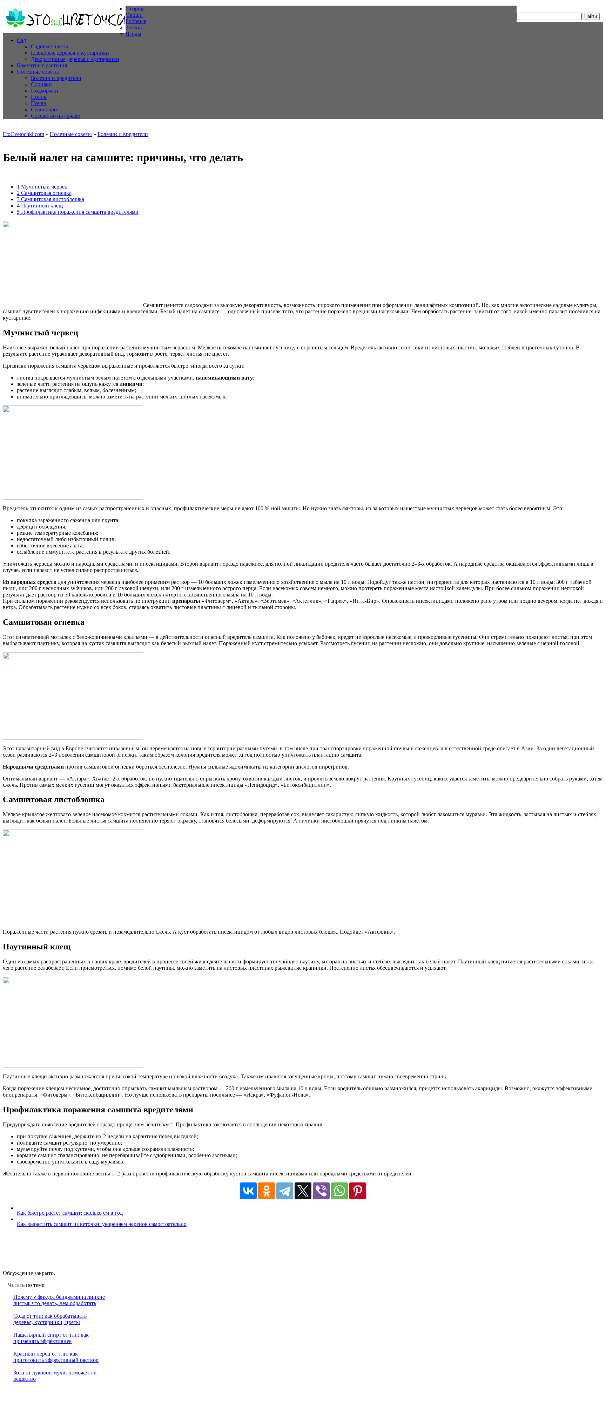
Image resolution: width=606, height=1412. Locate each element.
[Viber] (321, 1190)
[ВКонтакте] (248, 1190)
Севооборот (45, 109)
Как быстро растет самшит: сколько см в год (70, 1213)
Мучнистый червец (42, 187)
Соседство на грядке (55, 116)
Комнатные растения (42, 65)
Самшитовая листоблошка (50, 199)
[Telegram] (284, 1190)
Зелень (134, 27)
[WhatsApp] (339, 1190)
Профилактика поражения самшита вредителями (78, 212)
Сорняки (41, 84)
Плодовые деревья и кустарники (70, 53)
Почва (38, 103)
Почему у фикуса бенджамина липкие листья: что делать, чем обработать (59, 1300)
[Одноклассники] (266, 1190)
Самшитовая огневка (44, 193)
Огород (134, 9)
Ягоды (133, 34)
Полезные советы (38, 72)
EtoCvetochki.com (23, 134)
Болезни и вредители (56, 78)
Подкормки (44, 91)
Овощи (134, 15)
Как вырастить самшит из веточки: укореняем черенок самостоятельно (102, 1224)
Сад (21, 40)
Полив (39, 97)
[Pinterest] (357, 1190)
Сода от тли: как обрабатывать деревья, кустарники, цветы (50, 1319)
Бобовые (136, 21)
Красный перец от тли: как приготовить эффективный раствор (56, 1357)
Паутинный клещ (40, 206)
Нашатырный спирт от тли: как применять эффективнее (51, 1338)
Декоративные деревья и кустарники (75, 59)
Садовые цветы (49, 46)
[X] (303, 1190)
